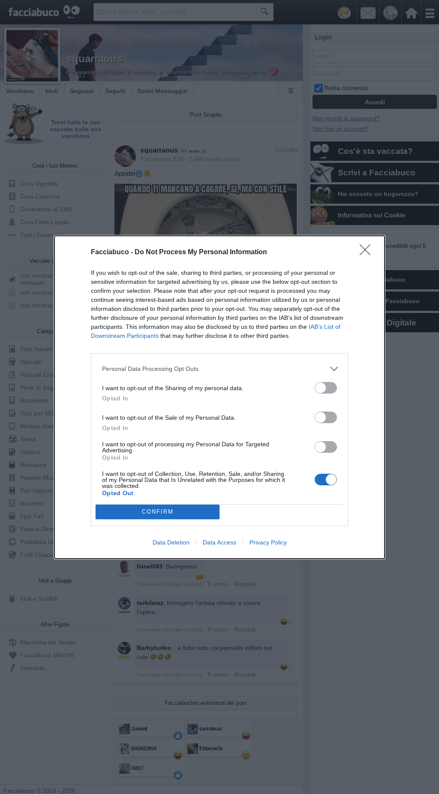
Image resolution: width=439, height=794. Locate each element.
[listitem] (219, 368)
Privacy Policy (268, 542)
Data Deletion (171, 542)
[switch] (326, 388)
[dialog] (219, 397)
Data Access (219, 542)
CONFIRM (158, 511)
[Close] (368, 252)
